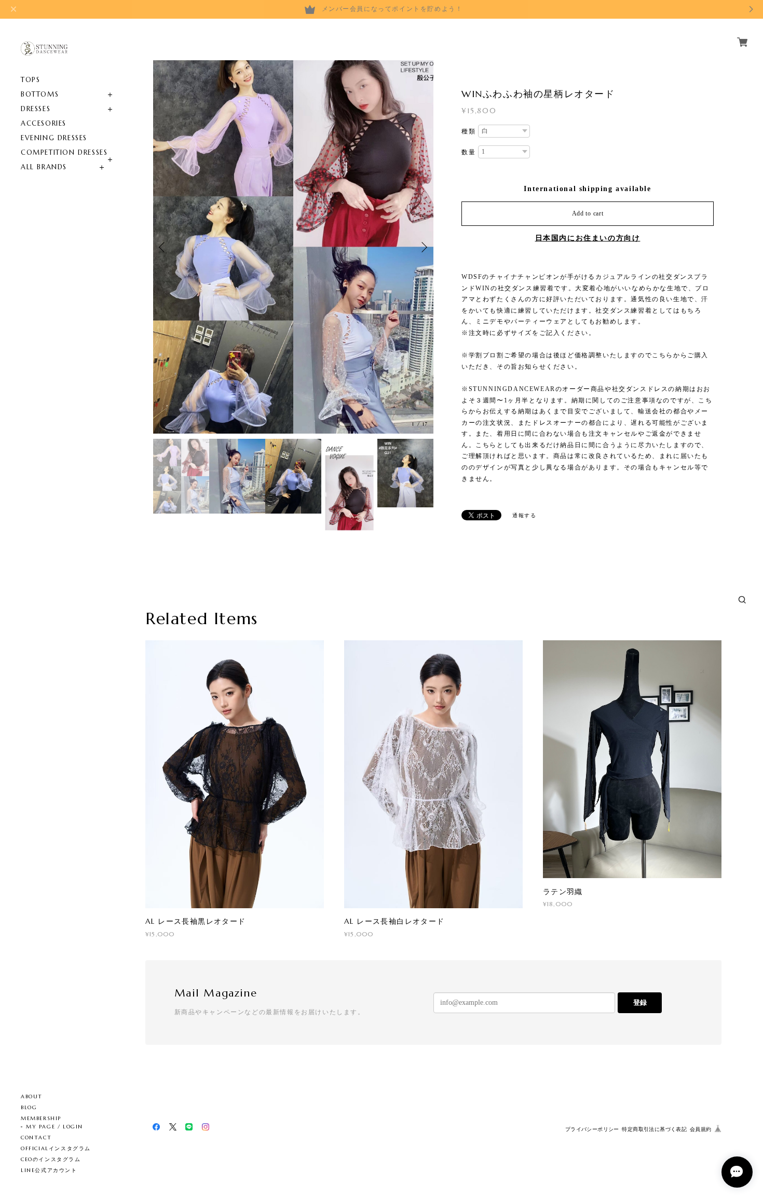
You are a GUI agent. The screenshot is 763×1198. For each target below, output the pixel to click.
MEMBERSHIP (41, 1118)
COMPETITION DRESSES (64, 152)
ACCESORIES (43, 123)
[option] (293, 247)
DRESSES (35, 108)
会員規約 (701, 1129)
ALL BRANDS (44, 167)
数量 (468, 152)
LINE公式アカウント (49, 1170)
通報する (524, 515)
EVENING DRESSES (54, 137)
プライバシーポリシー (592, 1129)
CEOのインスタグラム (51, 1159)
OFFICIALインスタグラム (56, 1148)
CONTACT (36, 1137)
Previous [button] (163, 247)
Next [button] (423, 247)
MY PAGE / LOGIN (54, 1126)
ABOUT (32, 1096)
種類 (468, 131)
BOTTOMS (40, 94)
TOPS (30, 79)
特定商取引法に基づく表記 (654, 1129)
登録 (640, 1002)
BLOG (29, 1107)
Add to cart (588, 213)
